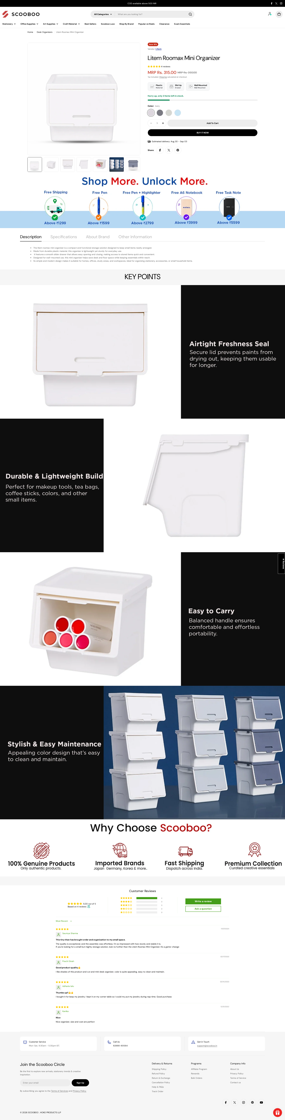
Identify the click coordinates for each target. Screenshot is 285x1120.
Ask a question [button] (203, 908)
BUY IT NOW (203, 132)
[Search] (190, 14)
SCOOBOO (33, 1112)
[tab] (31, 237)
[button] (154, 66)
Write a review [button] (203, 901)
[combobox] (142, 14)
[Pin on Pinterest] (177, 150)
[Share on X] (168, 150)
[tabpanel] (142, 254)
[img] (62, 929)
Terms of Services (59, 1091)
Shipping (163, 77)
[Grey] (160, 113)
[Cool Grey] (169, 113)
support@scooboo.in (207, 1045)
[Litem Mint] (177, 113)
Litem (159, 49)
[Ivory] (151, 113)
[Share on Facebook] (160, 150)
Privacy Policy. (79, 1091)
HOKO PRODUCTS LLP (50, 1112)
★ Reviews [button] (283, 563)
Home (30, 32)
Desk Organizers (44, 32)
